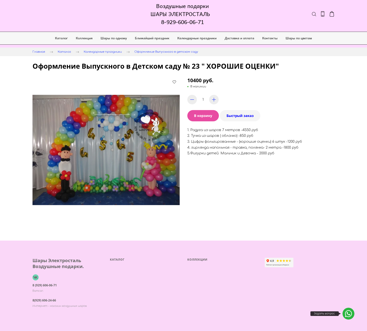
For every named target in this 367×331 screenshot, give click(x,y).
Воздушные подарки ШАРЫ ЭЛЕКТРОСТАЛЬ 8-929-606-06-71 (182, 14)
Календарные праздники (197, 38)
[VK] (35, 277)
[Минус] (192, 99)
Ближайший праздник (152, 38)
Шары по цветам (299, 38)
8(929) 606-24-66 (44, 300)
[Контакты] (322, 14)
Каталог (61, 38)
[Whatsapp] (348, 314)
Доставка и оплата (239, 38)
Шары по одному (114, 38)
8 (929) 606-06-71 (44, 285)
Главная (38, 51)
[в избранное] (174, 81)
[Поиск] (314, 14)
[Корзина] (332, 14)
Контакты (270, 38)
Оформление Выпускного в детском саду (166, 51)
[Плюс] (214, 99)
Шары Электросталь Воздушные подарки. (58, 263)
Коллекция (84, 38)
